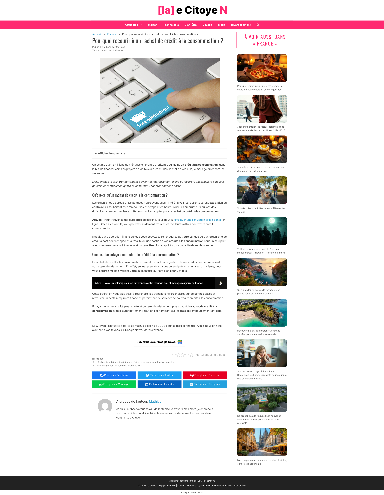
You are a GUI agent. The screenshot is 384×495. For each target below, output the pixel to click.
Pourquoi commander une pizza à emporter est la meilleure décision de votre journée (260, 88)
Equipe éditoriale (167, 485)
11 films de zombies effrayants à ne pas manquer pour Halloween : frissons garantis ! (261, 251)
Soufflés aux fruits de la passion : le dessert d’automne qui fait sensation (260, 169)
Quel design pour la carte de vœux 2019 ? (119, 365)
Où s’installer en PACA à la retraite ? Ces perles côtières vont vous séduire (258, 292)
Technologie (171, 24)
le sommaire (111, 153)
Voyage (207, 24)
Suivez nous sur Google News (156, 341)
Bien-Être (191, 24)
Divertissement (241, 24)
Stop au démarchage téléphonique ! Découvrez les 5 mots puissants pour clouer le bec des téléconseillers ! (262, 375)
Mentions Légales (195, 485)
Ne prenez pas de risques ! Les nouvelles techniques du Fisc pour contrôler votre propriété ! (259, 419)
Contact (181, 485)
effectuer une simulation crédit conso (198, 219)
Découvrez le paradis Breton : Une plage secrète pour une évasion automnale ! (258, 332)
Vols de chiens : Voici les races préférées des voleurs (261, 210)
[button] (258, 25)
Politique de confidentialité (219, 485)
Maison (152, 24)
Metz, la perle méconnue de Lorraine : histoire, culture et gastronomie (262, 462)
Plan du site (240, 485)
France (100, 358)
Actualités (131, 24)
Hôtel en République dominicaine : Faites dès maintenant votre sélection (135, 362)
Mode (221, 24)
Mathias (155, 401)
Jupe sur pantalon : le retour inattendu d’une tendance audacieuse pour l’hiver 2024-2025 (261, 128)
